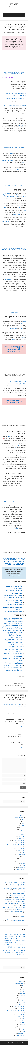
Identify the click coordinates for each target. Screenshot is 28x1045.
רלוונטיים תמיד (21, 867)
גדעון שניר (20, 938)
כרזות (13, 940)
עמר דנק (5, 944)
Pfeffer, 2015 (13, 328)
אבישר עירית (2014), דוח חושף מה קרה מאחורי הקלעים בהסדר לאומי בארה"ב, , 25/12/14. (12, 655)
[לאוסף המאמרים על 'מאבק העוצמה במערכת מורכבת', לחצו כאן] (14, 561)
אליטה (6, 934)
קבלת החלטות (11, 950)
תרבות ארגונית (19, 954)
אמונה (23, 823)
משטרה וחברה (21, 850)
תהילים (24, 954)
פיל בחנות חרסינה (19, 947)
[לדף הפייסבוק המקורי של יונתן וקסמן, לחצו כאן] (14, 185)
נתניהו (18, 944)
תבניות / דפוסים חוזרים (12, 196)
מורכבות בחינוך (21, 842)
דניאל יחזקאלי (21, 832)
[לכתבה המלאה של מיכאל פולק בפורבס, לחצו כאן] (14, 147)
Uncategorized (19, 817)
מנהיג (11, 153)
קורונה (23, 865)
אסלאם (8, 936)
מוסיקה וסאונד (21, 838)
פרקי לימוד (22, 863)
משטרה (14, 942)
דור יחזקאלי (22, 830)
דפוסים (19, 207)
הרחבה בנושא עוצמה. (16, 593)
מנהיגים (21, 125)
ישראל (15, 940)
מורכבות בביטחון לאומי (19, 840)
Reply (22, 726)
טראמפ (21, 940)
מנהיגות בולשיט (16, 679)
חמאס (9, 938)
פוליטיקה (23, 859)
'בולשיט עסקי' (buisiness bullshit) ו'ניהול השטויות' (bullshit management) (15, 381)
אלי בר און (10, 934)
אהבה (23, 819)
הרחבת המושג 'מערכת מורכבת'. (14, 604)
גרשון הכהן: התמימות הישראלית (17, 911)
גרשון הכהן (22, 828)
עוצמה (4, 207)
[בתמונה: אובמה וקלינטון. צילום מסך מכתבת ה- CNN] (14, 501)
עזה (8, 944)
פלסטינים (14, 947)
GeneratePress (7, 1042)
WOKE (23, 934)
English (21, 815)
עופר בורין (14, 944)
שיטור (11, 952)
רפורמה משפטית (17, 952)
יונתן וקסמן (17, 169)
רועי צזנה (23, 952)
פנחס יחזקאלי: (14, 98)
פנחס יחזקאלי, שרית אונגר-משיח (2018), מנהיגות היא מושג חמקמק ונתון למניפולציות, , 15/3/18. (12, 632)
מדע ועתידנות (22, 836)
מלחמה (21, 942)
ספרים (23, 857)
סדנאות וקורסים (21, 854)
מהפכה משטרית (7, 940)
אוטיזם (23, 821)
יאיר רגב (18, 940)
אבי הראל (19, 934)
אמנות (23, 825)
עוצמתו (24, 470)
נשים (24, 852)
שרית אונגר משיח (21, 869)
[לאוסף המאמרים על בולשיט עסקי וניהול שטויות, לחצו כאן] (13, 564)
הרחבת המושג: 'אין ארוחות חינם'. (13, 600)
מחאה (24, 942)
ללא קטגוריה (22, 834)
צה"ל (14, 950)
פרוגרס (17, 950)
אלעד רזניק (17, 936)
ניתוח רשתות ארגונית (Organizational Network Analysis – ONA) (14, 194)
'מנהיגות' (22, 337)
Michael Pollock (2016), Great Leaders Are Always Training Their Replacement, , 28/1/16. (13, 623)
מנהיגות (23, 323)
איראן (14, 934)
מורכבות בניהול (20, 676)
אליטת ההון (23, 936)
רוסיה (4, 950)
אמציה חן (11, 936)
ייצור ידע (14, 4)
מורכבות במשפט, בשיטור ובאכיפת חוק (16, 844)
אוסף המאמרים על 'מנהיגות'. (15, 585)
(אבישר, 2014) (14, 528)
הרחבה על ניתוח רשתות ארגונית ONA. (12, 595)
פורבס (10, 679)
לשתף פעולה (18, 209)
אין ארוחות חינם (6, 221)
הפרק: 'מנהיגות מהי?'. (16, 606)
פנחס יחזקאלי (22, 861)
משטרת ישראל (8, 942)
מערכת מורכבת (16, 214)
